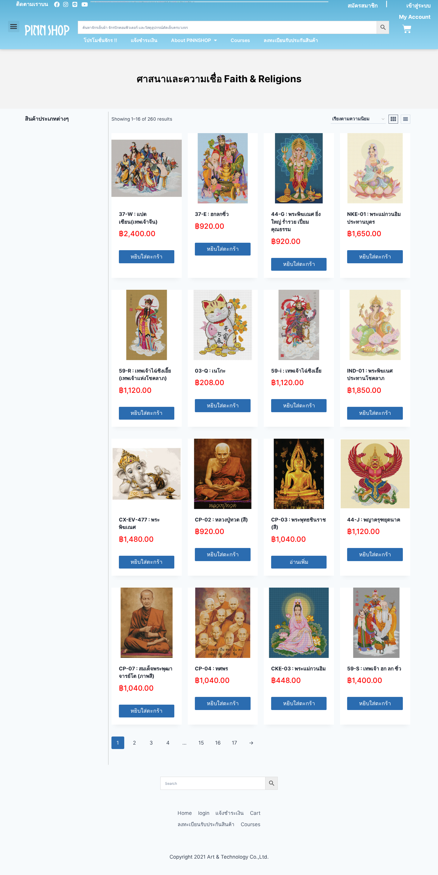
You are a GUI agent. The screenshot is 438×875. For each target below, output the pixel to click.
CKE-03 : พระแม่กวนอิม (298, 669)
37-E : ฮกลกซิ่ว (212, 214)
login (203, 813)
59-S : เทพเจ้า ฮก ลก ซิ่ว (374, 669)
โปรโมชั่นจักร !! (100, 40)
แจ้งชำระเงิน (144, 40)
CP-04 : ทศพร (211, 669)
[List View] (405, 119)
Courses (240, 40)
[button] (13, 26)
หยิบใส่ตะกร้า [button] (146, 256)
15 (201, 743)
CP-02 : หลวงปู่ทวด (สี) (221, 520)
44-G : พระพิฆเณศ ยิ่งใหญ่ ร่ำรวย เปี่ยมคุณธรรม (296, 221)
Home (185, 813)
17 (234, 743)
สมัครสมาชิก (363, 5)
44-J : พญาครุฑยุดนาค (373, 520)
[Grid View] (393, 119)
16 (218, 743)
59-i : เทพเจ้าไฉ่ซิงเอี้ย (296, 371)
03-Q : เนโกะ (210, 371)
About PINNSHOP (191, 40)
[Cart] (407, 29)
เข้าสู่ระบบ (418, 5)
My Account (415, 17)
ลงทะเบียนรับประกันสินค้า (291, 40)
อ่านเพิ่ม (299, 562)
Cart (255, 813)
